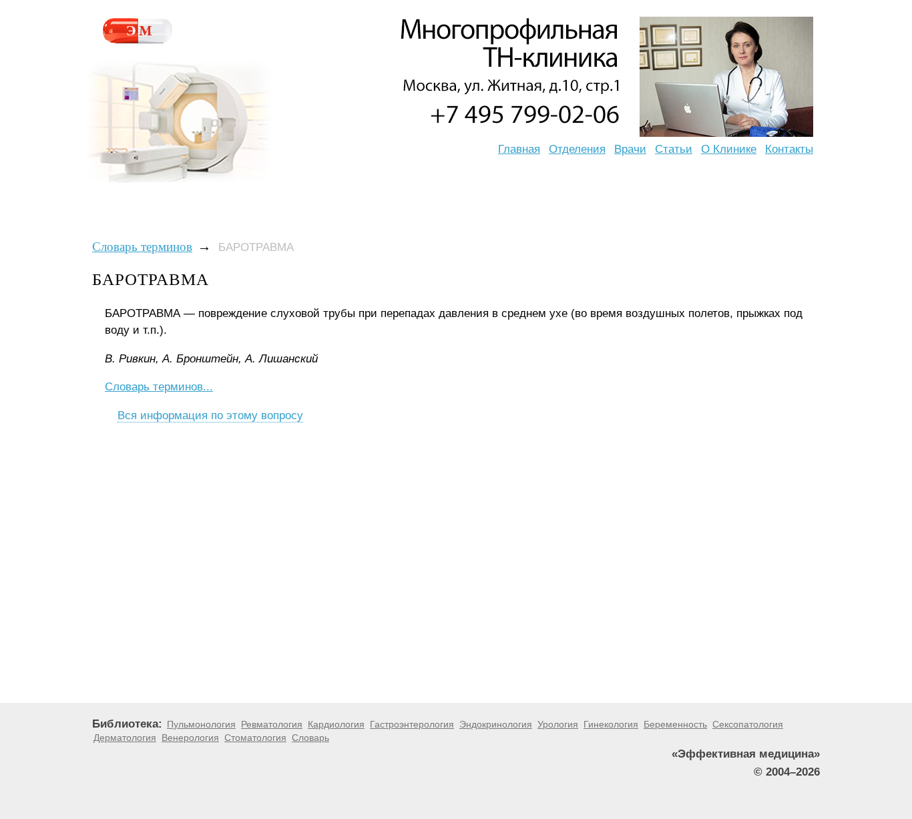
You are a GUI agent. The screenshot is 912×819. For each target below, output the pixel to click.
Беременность (675, 724)
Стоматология (255, 737)
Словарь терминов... (159, 386)
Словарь (310, 737)
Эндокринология (495, 724)
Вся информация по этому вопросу (210, 415)
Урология (557, 724)
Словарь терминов (142, 247)
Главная (519, 149)
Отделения (577, 149)
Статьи (673, 149)
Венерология (190, 737)
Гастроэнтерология (412, 724)
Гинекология (611, 724)
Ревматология (271, 724)
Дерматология (124, 737)
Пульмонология (201, 724)
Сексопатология (747, 724)
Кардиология (336, 724)
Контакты (789, 149)
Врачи (630, 149)
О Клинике (728, 149)
